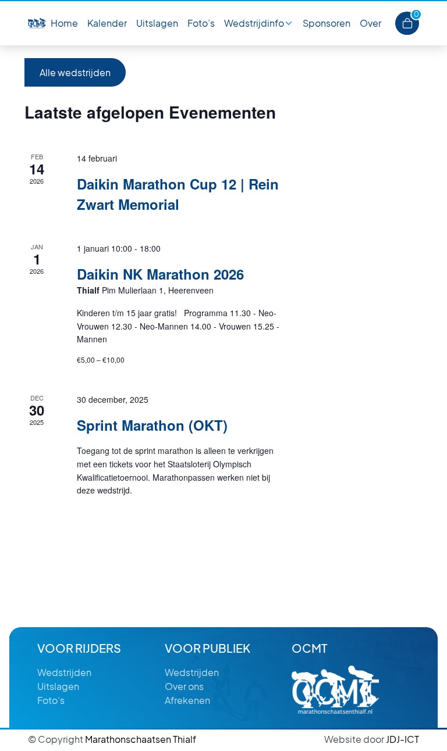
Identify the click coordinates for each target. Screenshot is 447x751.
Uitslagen (157, 23)
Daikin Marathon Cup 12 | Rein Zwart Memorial (178, 193)
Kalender (107, 23)
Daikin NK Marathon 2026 (160, 274)
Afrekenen (187, 700)
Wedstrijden (64, 672)
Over (370, 23)
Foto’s (201, 23)
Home (64, 23)
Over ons (184, 686)
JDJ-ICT (371, 739)
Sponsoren (326, 23)
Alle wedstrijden (75, 72)
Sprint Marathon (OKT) (152, 425)
